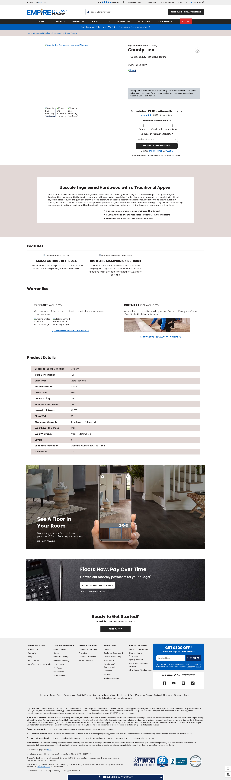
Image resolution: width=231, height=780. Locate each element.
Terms (189, 667)
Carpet (142, 129)
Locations (108, 671)
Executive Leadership (113, 657)
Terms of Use (69, 695)
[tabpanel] (115, 201)
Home (29, 33)
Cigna (186, 695)
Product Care (33, 660)
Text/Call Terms (84, 695)
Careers (107, 649)
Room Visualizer (60, 649)
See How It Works (46, 541)
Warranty (32, 653)
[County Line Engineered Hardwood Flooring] (75, 74)
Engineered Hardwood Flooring (64, 33)
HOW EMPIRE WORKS (135, 2)
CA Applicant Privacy (143, 695)
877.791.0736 (188, 675)
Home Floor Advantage (138, 649)
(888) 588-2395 (43, 767)
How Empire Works (138, 645)
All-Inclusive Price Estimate (140, 670)
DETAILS (145, 27)
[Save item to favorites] (197, 50)
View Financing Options (97, 585)
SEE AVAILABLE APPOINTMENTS (156, 146)
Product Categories (64, 645)
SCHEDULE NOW (115, 629)
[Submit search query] (87, 12)
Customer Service (37, 645)
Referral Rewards (86, 660)
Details (102, 591)
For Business (59, 671)
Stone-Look (171, 129)
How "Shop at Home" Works (39, 664)
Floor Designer (167, 2)
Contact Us (33, 649)
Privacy (198, 667)
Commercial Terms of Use (104, 695)
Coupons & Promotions (88, 649)
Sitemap (177, 695)
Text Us (169, 151)
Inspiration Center (111, 678)
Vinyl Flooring (59, 664)
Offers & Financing (88, 645)
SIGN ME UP (193, 658)
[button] (115, 777)
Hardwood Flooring (42, 33)
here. (49, 749)
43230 (40, 2)
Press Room (109, 660)
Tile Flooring (58, 668)
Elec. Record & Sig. (124, 695)
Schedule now (135, 96)
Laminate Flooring (61, 657)
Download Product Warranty (71, 330)
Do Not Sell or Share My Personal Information (114, 698)
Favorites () (198, 2)
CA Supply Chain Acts (163, 695)
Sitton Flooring (59, 675)
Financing (152, 2)
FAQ (30, 657)
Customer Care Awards (114, 653)
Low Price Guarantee (87, 657)
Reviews (108, 2)
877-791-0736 (155, 151)
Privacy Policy (56, 695)
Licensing (44, 695)
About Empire (110, 645)
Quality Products (136, 659)
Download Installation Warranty (161, 336)
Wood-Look (156, 129)
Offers (185, 21)
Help (180, 2)
